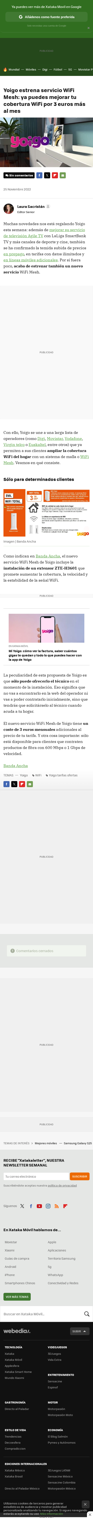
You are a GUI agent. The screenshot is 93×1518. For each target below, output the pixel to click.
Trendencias (13, 1436)
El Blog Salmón (58, 1436)
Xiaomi (9, 1250)
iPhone (10, 1275)
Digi (44, 69)
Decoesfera (13, 1442)
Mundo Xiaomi (14, 1378)
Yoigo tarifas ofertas (63, 775)
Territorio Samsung (61, 1258)
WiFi (38, 775)
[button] (33, 206)
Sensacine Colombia (61, 1482)
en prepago (13, 253)
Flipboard (55, 175)
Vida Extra (54, 1360)
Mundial (14, 69)
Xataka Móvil (13, 1360)
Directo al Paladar (17, 1409)
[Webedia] (16, 1333)
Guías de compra (17, 1258)
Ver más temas (17, 1297)
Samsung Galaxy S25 (78, 1143)
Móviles (31, 69)
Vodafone (73, 438)
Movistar (55, 438)
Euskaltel (37, 444)
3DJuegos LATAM (59, 1470)
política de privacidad (62, 1185)
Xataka (9, 1354)
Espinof (53, 1387)
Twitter (47, 175)
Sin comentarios (21, 175)
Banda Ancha (48, 556)
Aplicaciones (57, 1250)
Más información (51, 1514)
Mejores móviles (46, 1143)
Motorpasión (56, 1409)
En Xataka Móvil (18, 646)
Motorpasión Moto (60, 1415)
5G (70, 69)
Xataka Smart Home (18, 1372)
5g (49, 1266)
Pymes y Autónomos (61, 1442)
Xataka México (15, 1470)
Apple (52, 1242)
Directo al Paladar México (22, 1488)
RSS (56, 1205)
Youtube (39, 1205)
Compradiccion (15, 1448)
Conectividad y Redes (63, 1283)
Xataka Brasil (13, 1476)
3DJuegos (54, 1354)
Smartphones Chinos (20, 1283)
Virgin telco (14, 444)
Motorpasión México (62, 1488)
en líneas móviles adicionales (30, 259)
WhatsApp (55, 1275)
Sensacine (55, 1381)
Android (10, 1266)
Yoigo (24, 775)
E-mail (63, 175)
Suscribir (79, 1176)
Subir (76, 1331)
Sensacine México (60, 1476)
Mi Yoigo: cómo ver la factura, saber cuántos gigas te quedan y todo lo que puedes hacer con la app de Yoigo (45, 655)
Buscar (87, 1314)
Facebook (39, 175)
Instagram (48, 1205)
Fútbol (58, 69)
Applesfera (12, 1366)
